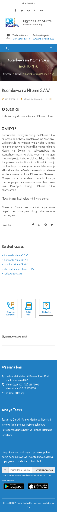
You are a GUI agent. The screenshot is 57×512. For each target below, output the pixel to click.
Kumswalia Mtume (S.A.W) (16, 259)
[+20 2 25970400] (35, 10)
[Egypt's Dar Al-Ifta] (28, 22)
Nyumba (7, 73)
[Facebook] (15, 10)
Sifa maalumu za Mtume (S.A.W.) (19, 269)
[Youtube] (28, 10)
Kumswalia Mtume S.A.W (16, 255)
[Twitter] (22, 10)
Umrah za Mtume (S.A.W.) (16, 264)
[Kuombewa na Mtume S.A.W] (33, 225)
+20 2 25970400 (27, 388)
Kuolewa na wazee (13, 273)
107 (20, 384)
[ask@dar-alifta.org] (41, 10)
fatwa (18, 73)
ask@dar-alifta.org (15, 392)
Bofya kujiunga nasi (43, 469)
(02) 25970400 (31, 384)
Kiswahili (29, 3)
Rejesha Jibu (46, 312)
